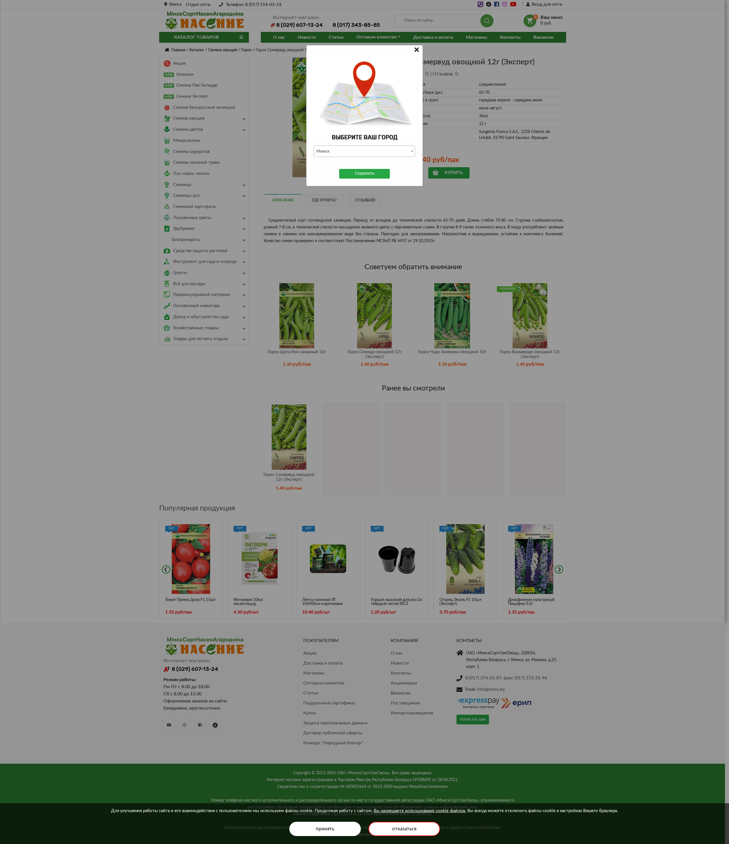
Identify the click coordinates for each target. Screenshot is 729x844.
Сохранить (364, 173)
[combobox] (364, 151)
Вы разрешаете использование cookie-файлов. (420, 811)
